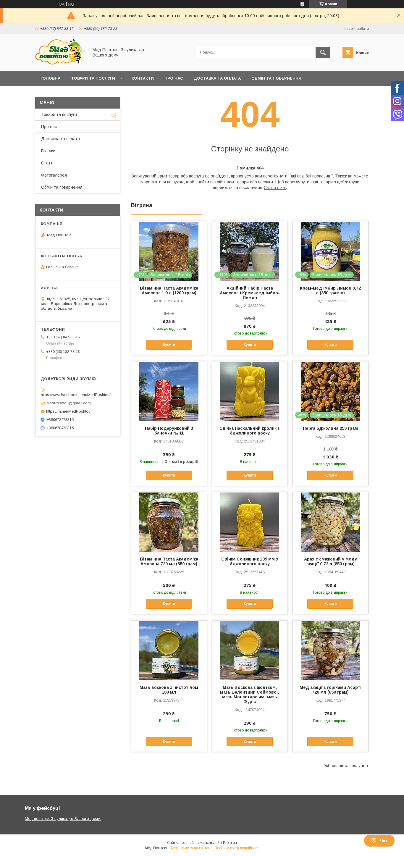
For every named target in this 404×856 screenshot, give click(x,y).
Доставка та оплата (60, 138)
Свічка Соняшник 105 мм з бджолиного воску (249, 561)
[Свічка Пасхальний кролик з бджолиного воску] (249, 391)
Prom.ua (230, 843)
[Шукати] (323, 52)
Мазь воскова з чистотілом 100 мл (169, 690)
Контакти (143, 78)
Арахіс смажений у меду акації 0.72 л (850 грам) (330, 561)
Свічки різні (275, 187)
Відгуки (48, 150)
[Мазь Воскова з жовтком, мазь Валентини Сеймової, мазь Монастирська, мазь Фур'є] (249, 650)
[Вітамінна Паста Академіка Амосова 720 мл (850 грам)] (169, 521)
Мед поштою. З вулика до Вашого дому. (63, 818)
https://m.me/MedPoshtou (68, 411)
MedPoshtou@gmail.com (68, 403)
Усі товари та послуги (344, 765)
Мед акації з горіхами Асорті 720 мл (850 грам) (330, 690)
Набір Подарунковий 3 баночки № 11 (169, 430)
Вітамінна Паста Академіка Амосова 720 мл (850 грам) (169, 561)
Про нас (173, 78)
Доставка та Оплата (217, 78)
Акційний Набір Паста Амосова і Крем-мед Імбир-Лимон (250, 293)
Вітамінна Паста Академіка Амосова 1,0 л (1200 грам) (169, 290)
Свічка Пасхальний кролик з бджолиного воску (249, 430)
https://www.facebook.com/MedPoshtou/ (76, 394)
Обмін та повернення (276, 78)
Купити (169, 345)
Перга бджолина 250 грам (330, 428)
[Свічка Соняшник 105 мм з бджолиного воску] (249, 521)
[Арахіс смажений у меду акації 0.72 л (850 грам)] (330, 521)
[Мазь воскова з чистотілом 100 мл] (169, 650)
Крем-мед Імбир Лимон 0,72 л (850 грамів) (330, 290)
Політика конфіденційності (236, 848)
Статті (47, 163)
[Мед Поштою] (60, 63)
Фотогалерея (54, 175)
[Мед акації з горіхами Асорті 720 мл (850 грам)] (330, 650)
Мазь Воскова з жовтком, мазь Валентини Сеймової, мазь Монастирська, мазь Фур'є (249, 694)
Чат (383, 840)
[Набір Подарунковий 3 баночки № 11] (169, 391)
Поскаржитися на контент (190, 848)
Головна (50, 78)
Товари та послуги (93, 78)
